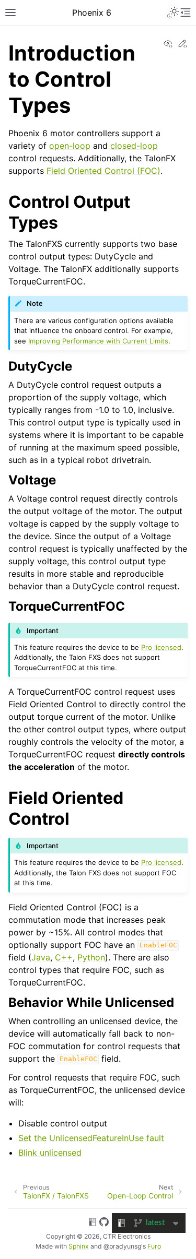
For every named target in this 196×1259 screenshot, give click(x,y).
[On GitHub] (104, 1223)
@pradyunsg (122, 1246)
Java (40, 957)
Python (91, 957)
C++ (64, 957)
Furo (154, 1246)
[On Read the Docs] (92, 1223)
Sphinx (78, 1246)
